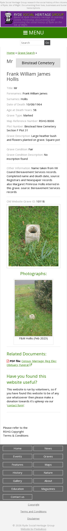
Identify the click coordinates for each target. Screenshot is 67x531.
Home (11, 53)
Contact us (17, 497)
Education (17, 489)
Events (17, 456)
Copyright (33, 504)
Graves (48, 456)
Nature (48, 472)
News (48, 448)
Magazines (48, 489)
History (17, 472)
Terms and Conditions (33, 511)
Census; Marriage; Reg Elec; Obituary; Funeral (32, 363)
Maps (48, 464)
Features (17, 464)
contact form (15, 405)
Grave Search (26, 53)
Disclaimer (33, 518)
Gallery (17, 481)
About (48, 481)
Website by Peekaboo (33, 529)
